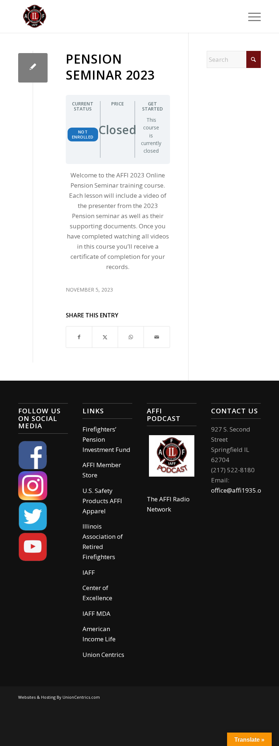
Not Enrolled (83, 134)
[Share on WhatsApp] (130, 337)
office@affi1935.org (239, 490)
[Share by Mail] (156, 337)
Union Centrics (103, 654)
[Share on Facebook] (79, 337)
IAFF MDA (96, 613)
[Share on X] (105, 337)
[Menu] (251, 16)
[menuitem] (251, 16)
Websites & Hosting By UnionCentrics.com (59, 697)
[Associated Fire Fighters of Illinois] (34, 16)
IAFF (88, 572)
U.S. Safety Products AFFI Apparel (102, 500)
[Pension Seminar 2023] (33, 68)
